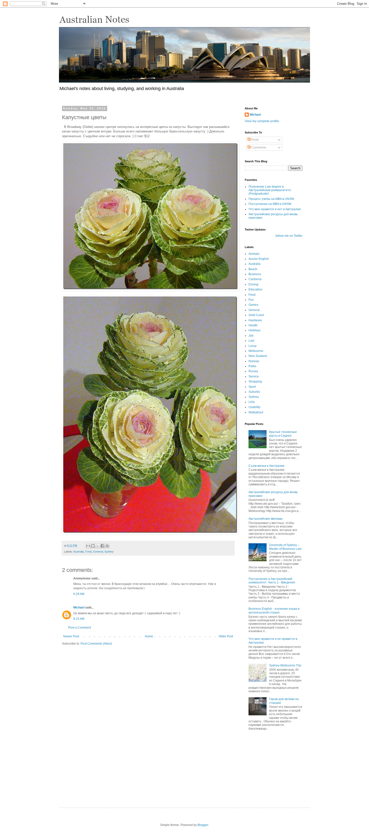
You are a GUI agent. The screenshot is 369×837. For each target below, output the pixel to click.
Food (88, 551)
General (98, 551)
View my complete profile (262, 121)
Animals (254, 254)
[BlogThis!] (92, 545)
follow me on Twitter (289, 236)
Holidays (255, 330)
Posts (255, 139)
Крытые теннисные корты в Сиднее (283, 433)
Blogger (203, 825)
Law (251, 340)
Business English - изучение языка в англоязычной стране (274, 610)
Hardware (255, 320)
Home (149, 636)
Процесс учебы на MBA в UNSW (271, 199)
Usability (254, 407)
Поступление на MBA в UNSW (270, 204)
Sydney (109, 551)
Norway (254, 361)
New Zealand (258, 356)
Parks (252, 366)
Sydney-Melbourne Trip (285, 665)
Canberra (255, 279)
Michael (78, 607)
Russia (253, 371)
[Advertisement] (270, 765)
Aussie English (259, 259)
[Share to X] (97, 545)
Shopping (255, 381)
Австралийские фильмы (266, 518)
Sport (252, 387)
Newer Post (71, 636)
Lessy (253, 346)
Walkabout (256, 412)
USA (252, 402)
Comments (258, 147)
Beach (253, 269)
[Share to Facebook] (102, 545)
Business (255, 274)
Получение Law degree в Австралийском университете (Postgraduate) (270, 190)
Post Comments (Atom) (96, 643)
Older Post (226, 636)
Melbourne (256, 351)
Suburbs (254, 392)
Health (253, 325)
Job (251, 335)
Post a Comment (79, 627)
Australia (78, 551)
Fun (251, 299)
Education (255, 289)
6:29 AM (78, 594)
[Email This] (88, 545)
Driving (253, 284)
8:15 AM (78, 619)
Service (254, 376)
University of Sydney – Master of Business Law (285, 546)
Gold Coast (256, 315)
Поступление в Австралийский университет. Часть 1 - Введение (272, 580)
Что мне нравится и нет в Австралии (275, 209)
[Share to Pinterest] (107, 545)
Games (253, 305)
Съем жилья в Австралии (266, 466)
